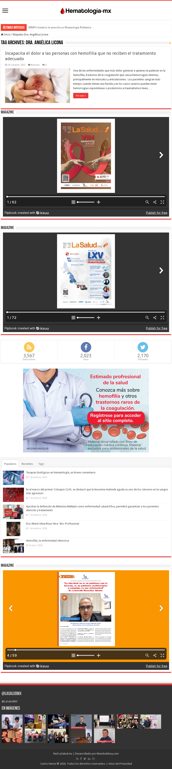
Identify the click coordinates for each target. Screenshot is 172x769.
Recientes (27, 463)
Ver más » (81, 95)
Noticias (35, 65)
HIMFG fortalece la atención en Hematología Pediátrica (59, 27)
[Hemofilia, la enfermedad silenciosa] (13, 546)
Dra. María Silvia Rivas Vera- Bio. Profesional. (52, 523)
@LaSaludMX (11, 693)
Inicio (7, 34)
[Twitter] (85, 758)
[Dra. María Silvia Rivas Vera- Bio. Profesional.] (13, 529)
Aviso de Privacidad (120, 763)
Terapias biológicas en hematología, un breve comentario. (61, 472)
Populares (10, 463)
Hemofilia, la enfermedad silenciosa (47, 540)
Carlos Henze (48, 763)
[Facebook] (81, 758)
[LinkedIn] (89, 758)
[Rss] (77, 758)
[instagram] (93, 758)
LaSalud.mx (65, 753)
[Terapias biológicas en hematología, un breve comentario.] (13, 478)
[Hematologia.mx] (86, 10)
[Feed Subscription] (170, 43)
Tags (41, 463)
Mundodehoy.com (108, 753)
